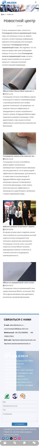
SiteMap (16, 434)
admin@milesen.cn (17, 325)
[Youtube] (15, 438)
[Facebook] (3, 438)
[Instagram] (19, 438)
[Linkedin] (7, 438)
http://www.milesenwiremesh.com (24, 340)
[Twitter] (11, 438)
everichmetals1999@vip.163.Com (16, 329)
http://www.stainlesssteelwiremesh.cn (17, 343)
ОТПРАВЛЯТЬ (19, 424)
